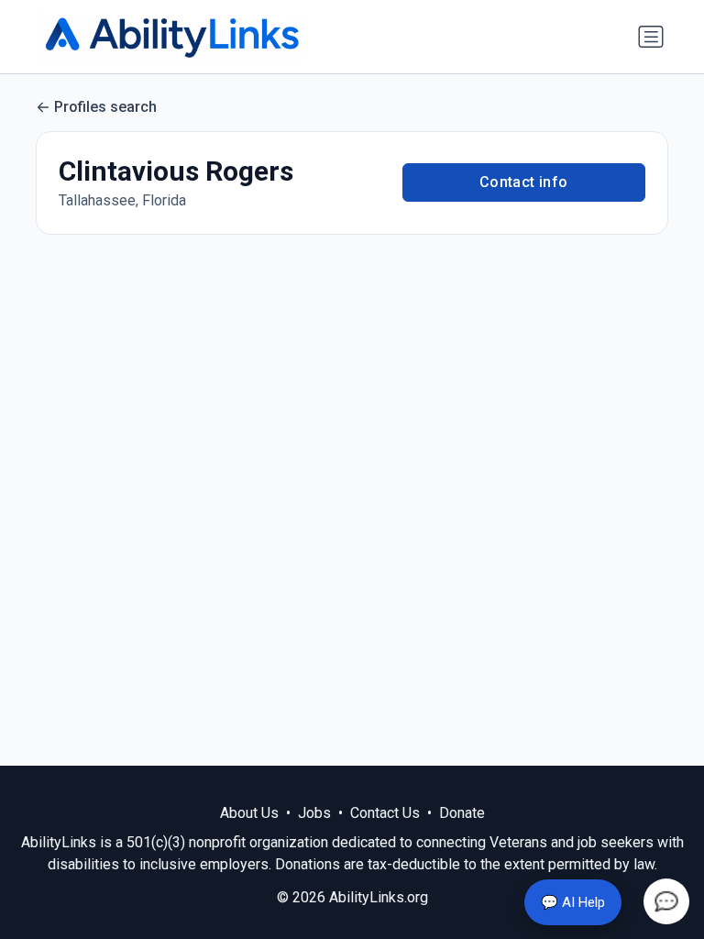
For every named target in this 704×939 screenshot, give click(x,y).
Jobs (314, 813)
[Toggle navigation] (650, 36)
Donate (462, 813)
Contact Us (385, 813)
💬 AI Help (573, 902)
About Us (249, 813)
